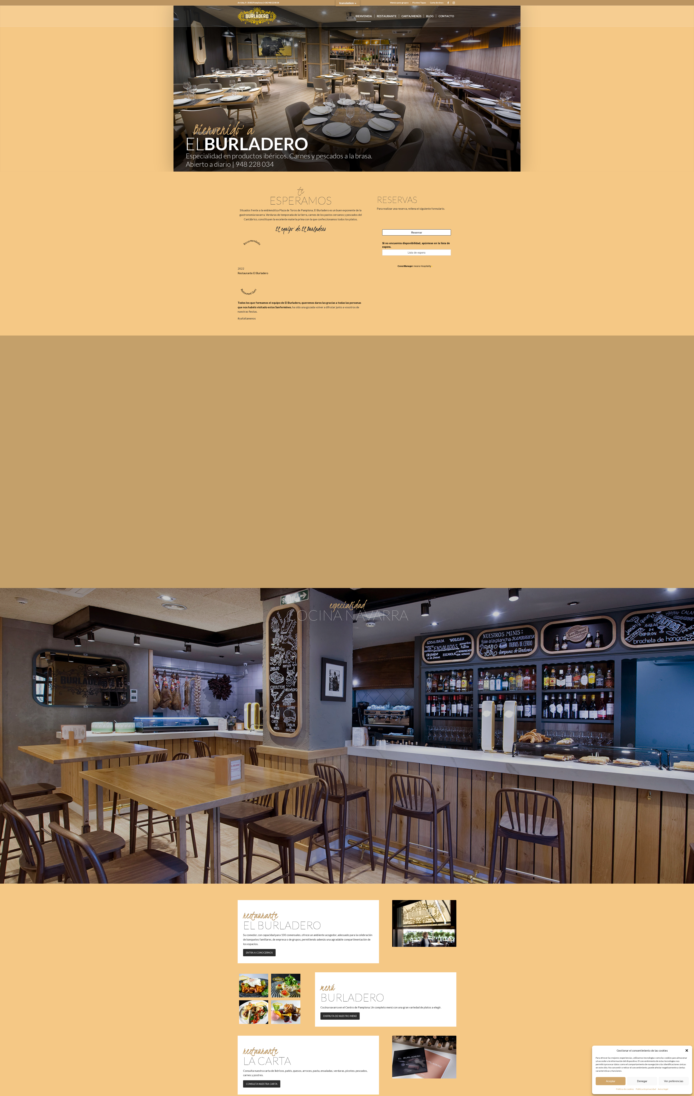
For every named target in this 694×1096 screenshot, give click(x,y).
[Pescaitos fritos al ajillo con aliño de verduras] (254, 1012)
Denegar (642, 1081)
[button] (687, 1050)
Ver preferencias (673, 1081)
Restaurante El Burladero (253, 273)
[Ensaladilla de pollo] (286, 985)
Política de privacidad (646, 1089)
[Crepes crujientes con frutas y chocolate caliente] (286, 1012)
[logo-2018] (257, 16)
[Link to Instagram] (453, 2)
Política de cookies (625, 1089)
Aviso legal (663, 1089)
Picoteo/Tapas (419, 2)
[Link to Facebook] (448, 2)
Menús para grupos (399, 2)
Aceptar (610, 1081)
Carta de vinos (437, 2)
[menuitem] (399, 3)
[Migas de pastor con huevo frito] (254, 985)
